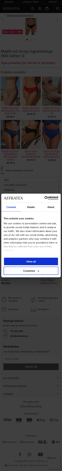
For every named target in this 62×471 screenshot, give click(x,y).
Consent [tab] (11, 207)
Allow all (31, 261)
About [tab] (50, 207)
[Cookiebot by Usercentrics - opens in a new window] (44, 198)
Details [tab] (31, 207)
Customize (29, 270)
